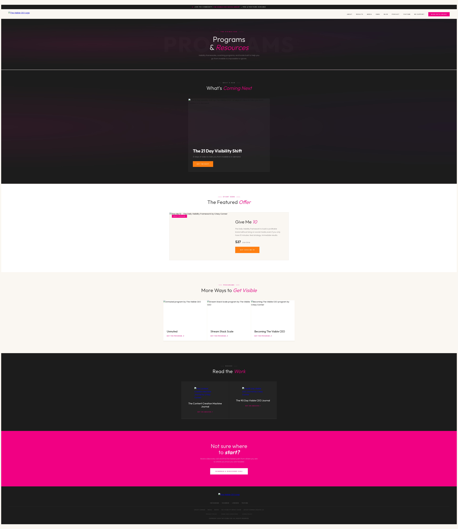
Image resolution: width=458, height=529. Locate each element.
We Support (419, 14)
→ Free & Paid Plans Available (239, 7)
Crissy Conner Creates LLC (254, 510)
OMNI (378, 14)
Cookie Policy (247, 514)
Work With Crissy (439, 14)
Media (369, 14)
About (349, 14)
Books (216, 510)
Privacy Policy (211, 514)
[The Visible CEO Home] (19, 14)
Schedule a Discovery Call (229, 471)
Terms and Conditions (229, 514)
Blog (386, 14)
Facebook (225, 503)
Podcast (395, 14)
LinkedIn (235, 503)
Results (359, 14)
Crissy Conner (199, 510)
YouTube (406, 14)
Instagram (214, 503)
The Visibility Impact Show (231, 510)
